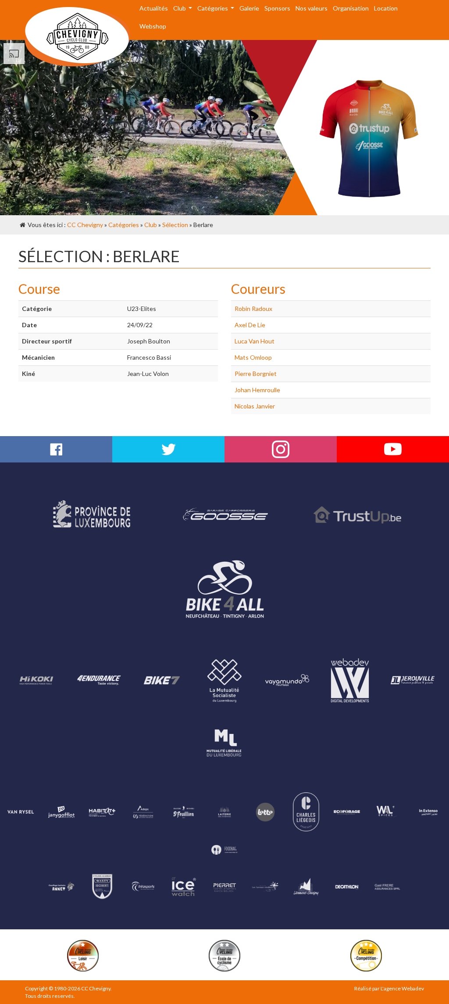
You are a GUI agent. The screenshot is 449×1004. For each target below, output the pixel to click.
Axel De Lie (250, 325)
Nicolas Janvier (255, 406)
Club (150, 224)
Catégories (123, 224)
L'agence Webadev (402, 988)
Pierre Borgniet (256, 373)
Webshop (152, 26)
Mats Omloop (253, 357)
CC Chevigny (85, 224)
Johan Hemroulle (257, 390)
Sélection (175, 224)
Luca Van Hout (254, 341)
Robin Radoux (253, 308)
